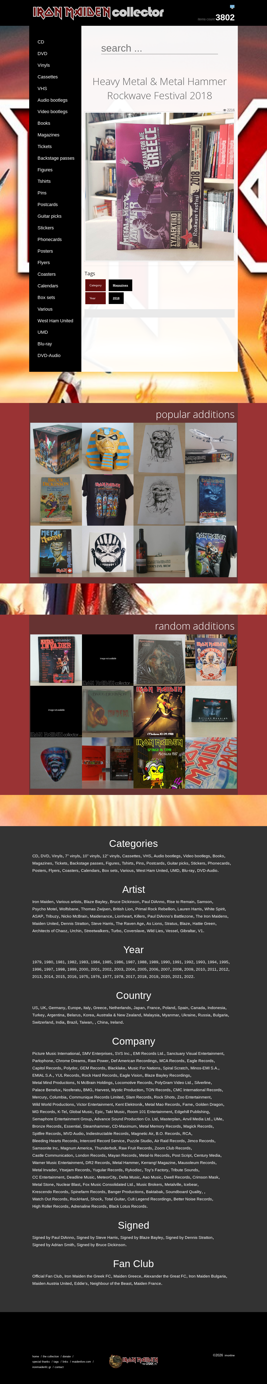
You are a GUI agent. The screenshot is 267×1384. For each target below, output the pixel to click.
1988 (142, 962)
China (102, 1022)
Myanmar (170, 1015)
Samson (204, 902)
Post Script (181, 1155)
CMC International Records (197, 1090)
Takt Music (115, 1112)
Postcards (48, 204)
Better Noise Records (193, 1199)
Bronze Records (47, 1126)
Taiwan (85, 1022)
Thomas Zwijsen (96, 909)
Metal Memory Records (160, 1126)
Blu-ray (45, 343)
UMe (218, 1119)
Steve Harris (102, 923)
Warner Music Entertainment (57, 1162)
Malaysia (152, 1015)
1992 (188, 962)
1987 (130, 962)
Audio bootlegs (53, 100)
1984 (95, 962)
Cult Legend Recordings (149, 1199)
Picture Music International (56, 1053)
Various (45, 309)
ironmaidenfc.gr (41, 1367)
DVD (42, 53)
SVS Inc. (123, 1053)
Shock (96, 1199)
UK (43, 1008)
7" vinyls (72, 856)
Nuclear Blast (68, 1184)
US (35, 1008)
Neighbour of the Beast (110, 1283)
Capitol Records (46, 1068)
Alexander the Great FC (165, 1276)
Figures (45, 169)
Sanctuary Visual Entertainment (195, 1053)
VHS (42, 88)
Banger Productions (126, 1192)
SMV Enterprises (97, 1053)
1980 (48, 962)
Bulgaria (220, 1015)
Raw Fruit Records (135, 1148)
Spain (183, 1008)
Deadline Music (80, 1177)
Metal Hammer (125, 1162)
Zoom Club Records (173, 1148)
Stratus (171, 923)
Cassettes (48, 76)
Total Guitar (115, 1199)
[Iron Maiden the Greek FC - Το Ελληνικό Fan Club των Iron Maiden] (133, 1361)
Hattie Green (204, 923)
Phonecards (50, 239)
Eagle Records (200, 1061)
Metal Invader (44, 1170)
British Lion (123, 909)
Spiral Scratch (175, 1068)
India (60, 1022)
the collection (51, 1356)
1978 (118, 976)
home (35, 1356)
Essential (72, 1126)
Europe (74, 1008)
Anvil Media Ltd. (197, 1119)
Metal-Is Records (154, 1155)
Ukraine (188, 1015)
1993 (200, 962)
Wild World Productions (53, 1104)
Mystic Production (127, 1090)
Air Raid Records (169, 1141)
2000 (83, 969)
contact (59, 1367)
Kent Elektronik (128, 1104)
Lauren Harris (190, 909)
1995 (223, 962)
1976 (95, 976)
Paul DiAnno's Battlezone (170, 916)
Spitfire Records (46, 1133)
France (153, 1008)
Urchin (76, 931)
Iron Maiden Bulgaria (207, 1276)
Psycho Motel (44, 909)
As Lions (154, 923)
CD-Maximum (124, 1126)
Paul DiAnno (153, 902)
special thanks (41, 1361)
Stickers (46, 227)
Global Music (81, 1112)
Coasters (47, 274)
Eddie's (81, 1283)
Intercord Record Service (102, 1141)
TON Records (158, 1090)
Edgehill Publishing (192, 1112)
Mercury (39, 1097)
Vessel (172, 931)
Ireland (116, 1022)
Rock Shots (164, 1097)
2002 (107, 969)
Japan (139, 1008)
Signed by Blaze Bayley (141, 1237)
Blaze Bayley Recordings (167, 1075)
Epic (99, 1112)
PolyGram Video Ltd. (173, 1082)
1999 (72, 969)
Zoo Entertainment (193, 1097)
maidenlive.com (81, 1361)
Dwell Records (177, 1177)
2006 (153, 969)
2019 (153, 976)
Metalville (173, 1184)
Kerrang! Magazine (158, 1162)
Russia (204, 1015)
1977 (107, 976)
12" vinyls (111, 856)
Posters (45, 251)
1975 (83, 976)
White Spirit (214, 909)
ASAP (37, 916)
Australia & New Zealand (119, 1015)
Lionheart (123, 916)
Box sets (46, 297)
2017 (130, 976)
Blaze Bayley (95, 902)
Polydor (70, 1068)
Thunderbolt (105, 1148)
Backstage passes (56, 158)
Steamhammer (96, 1126)
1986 (118, 962)
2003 (118, 969)
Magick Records (198, 1126)
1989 (153, 962)
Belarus (74, 1015)
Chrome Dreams (70, 1061)
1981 (60, 962)
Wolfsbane (68, 909)
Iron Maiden (43, 902)
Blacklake (116, 1068)
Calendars (48, 285)
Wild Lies (155, 931)
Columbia (58, 1097)
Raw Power (98, 1061)
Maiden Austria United (52, 1283)
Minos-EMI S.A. (204, 1068)
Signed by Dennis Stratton (189, 1237)
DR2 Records (98, 1162)
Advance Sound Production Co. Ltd (126, 1119)
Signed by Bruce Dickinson (101, 1245)
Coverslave (134, 931)
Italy (87, 1008)
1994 (212, 962)
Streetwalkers (96, 931)
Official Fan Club (47, 1276)
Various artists (68, 902)
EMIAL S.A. (42, 1075)
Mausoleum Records (196, 1162)
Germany (57, 1008)
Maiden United (45, 923)
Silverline (202, 1082)
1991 (177, 962)
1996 (37, 969)
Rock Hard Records (99, 1075)
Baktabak (154, 1192)
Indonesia (216, 1008)
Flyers (44, 262)
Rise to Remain (180, 902)
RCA (187, 1133)
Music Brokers (149, 1184)
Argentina (55, 1015)
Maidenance (101, 916)
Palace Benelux (46, 1090)
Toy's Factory (156, 1170)
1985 (107, 962)
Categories (133, 843)
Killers (139, 916)
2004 (130, 969)
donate (67, 1356)
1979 (37, 962)
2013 (37, 976)
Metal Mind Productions (53, 1082)
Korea (88, 1015)
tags (56, 1361)
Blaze (185, 923)
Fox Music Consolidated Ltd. (108, 1184)
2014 (48, 976)
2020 (165, 976)
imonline (230, 1355)
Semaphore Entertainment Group (62, 1119)
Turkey (38, 1015)
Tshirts (44, 181)
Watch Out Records (49, 1199)
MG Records (43, 1112)
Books (44, 123)
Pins (42, 192)
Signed (133, 1225)
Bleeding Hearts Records (54, 1141)
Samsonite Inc (45, 1148)
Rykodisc (133, 1170)
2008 (177, 969)
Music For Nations (144, 1068)
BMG (87, 1090)
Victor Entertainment (95, 1104)
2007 (165, 969)
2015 (60, 976)
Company (133, 1041)
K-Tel (62, 1112)
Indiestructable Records (107, 1133)
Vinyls (44, 65)
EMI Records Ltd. (148, 1053)
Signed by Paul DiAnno (53, 1237)
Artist (133, 889)
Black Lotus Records (127, 1206)
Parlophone (42, 1061)
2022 (188, 976)
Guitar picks (50, 216)
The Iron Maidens (211, 916)
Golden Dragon (209, 1104)
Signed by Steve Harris (97, 1237)
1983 (83, 962)
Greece (100, 1008)
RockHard (79, 1199)
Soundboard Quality (184, 1192)
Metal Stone (43, 1184)
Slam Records (138, 1097)
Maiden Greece (127, 1276)
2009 (188, 969)
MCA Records (171, 1061)
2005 (142, 969)
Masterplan (170, 1119)
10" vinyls (91, 856)
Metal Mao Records (162, 1104)
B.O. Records (168, 1133)
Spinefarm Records (88, 1192)
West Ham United (55, 320)
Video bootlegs (53, 111)
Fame (188, 1104)
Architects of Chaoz (49, 931)
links (65, 1361)
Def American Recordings (134, 1061)
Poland (168, 1008)
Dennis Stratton (75, 923)
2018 (116, 298)
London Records (91, 1155)
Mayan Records (122, 1155)
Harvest (102, 1090)
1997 (48, 969)
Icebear (190, 1184)
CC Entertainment (48, 1177)
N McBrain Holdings (95, 1082)
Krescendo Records (50, 1192)
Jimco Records (200, 1141)
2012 (223, 969)
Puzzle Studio (139, 1141)
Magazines (48, 134)
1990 (165, 962)
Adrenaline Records (89, 1206)
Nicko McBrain (74, 916)
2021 (177, 976)
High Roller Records (50, 1206)
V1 (200, 931)
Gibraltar (187, 931)
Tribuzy (52, 916)
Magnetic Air (142, 1133)
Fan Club (133, 1263)
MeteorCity (106, 1177)
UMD (43, 332)
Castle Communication (52, 1155)
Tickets (45, 146)
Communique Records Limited (96, 1097)
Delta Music (129, 1177)
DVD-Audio (49, 355)
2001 (95, 969)
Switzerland (42, 1022)
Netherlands (120, 1008)
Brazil (72, 1022)
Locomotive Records (133, 1082)
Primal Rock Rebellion (155, 909)
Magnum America (76, 1148)
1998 (60, 969)
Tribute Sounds (184, 1170)
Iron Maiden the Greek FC (87, 1276)
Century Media (207, 1155)
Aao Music (151, 1177)
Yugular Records (108, 1170)
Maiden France (147, 1283)
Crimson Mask (205, 1177)
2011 (212, 969)
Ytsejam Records (74, 1170)
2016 (72, 976)
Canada (198, 1008)
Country (133, 995)
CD (41, 41)
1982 (72, 962)
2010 (200, 969)
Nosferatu (72, 1090)
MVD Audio (73, 1133)
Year (133, 949)
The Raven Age (130, 923)
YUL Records (67, 1075)
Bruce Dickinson (124, 902)
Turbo (116, 931)
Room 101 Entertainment (149, 1112)
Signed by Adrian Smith (53, 1245)
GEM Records (92, 1068)
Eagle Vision (131, 1075)
